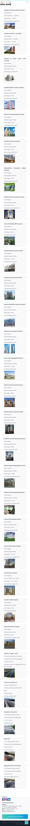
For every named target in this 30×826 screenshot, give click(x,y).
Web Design (19, 824)
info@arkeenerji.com (10, 811)
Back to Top (26, 822)
